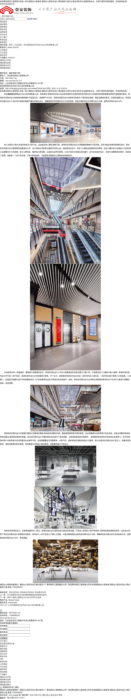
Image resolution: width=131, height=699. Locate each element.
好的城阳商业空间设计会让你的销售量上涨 (41, 44)
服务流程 (3, 648)
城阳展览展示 (5, 67)
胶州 (56, 695)
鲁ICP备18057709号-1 (16, 697)
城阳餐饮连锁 (5, 62)
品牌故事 (3, 32)
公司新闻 (3, 49)
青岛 (32, 695)
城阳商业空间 (5, 65)
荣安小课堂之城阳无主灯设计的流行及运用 (24, 597)
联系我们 (3, 42)
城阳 (44, 695)
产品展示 (3, 674)
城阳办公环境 (5, 60)
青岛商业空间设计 (27, 592)
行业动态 (18, 44)
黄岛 (52, 695)
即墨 (60, 695)
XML (2, 659)
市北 (40, 695)
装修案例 (3, 24)
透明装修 (3, 26)
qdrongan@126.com (13, 80)
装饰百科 (3, 55)
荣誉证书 (3, 646)
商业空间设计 (14, 592)
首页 (11, 44)
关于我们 (3, 37)
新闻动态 (3, 39)
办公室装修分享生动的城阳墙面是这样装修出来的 (27, 594)
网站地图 (3, 671)
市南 (36, 695)
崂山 (48, 695)
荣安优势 (3, 29)
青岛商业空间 (40, 592)
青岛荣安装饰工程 (7, 643)
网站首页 (3, 21)
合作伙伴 (3, 34)
